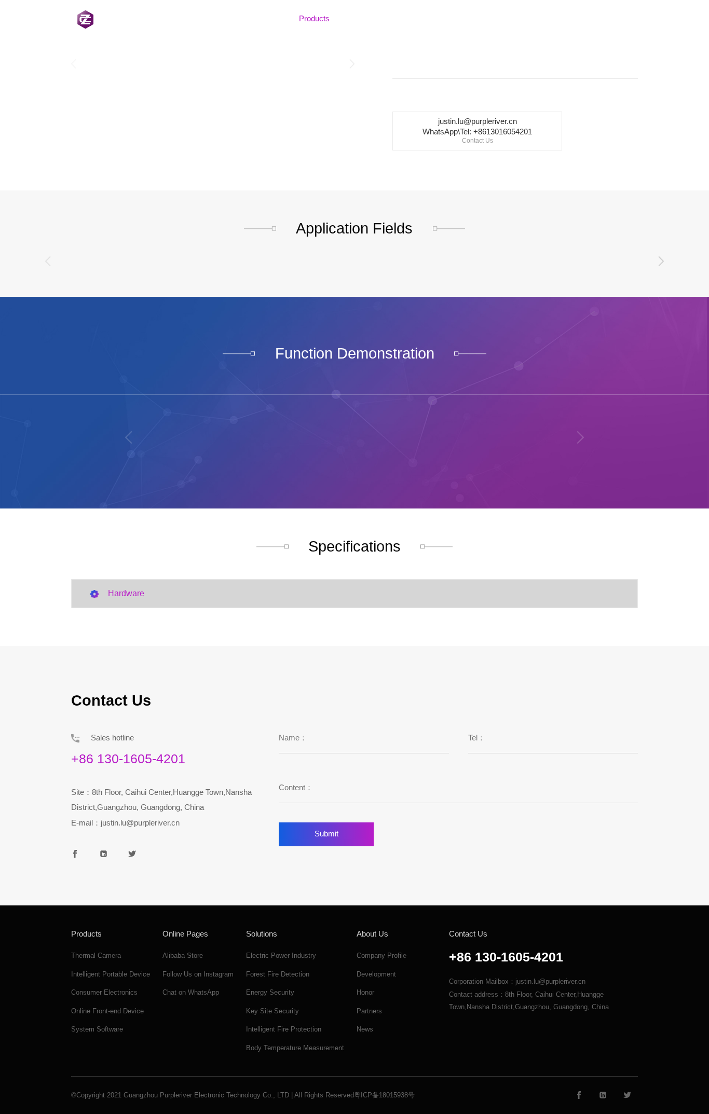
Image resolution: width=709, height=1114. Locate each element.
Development (376, 974)
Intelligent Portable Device (110, 974)
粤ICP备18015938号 (384, 1095)
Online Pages (185, 934)
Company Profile (381, 955)
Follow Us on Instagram (198, 974)
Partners (369, 1011)
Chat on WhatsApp (190, 992)
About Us (262, 19)
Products (314, 19)
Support (467, 19)
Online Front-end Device (107, 1011)
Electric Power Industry (281, 955)
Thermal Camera (96, 955)
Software (366, 19)
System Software (97, 1029)
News (365, 1029)
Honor (365, 992)
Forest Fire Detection (277, 974)
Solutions (417, 19)
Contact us (519, 19)
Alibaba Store (182, 955)
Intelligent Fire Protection (283, 1029)
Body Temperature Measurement (295, 1048)
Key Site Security (272, 1011)
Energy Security (270, 992)
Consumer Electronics (104, 992)
